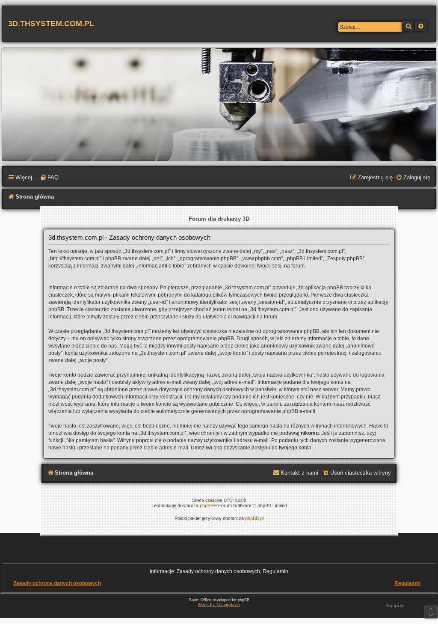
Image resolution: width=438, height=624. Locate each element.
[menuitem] (49, 178)
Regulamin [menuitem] (407, 583)
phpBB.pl (254, 518)
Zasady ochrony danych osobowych (57, 583)
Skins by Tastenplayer (219, 605)
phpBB (206, 505)
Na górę (395, 605)
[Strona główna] (219, 104)
